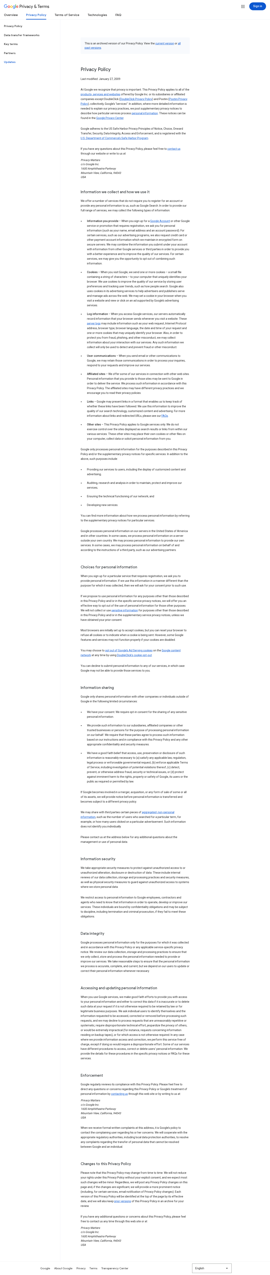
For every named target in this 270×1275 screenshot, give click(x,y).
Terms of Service (67, 15)
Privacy (81, 1268)
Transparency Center (114, 1268)
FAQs (164, 415)
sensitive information (124, 610)
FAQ (118, 15)
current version (164, 43)
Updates (10, 62)
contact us (173, 148)
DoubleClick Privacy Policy (136, 99)
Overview (11, 15)
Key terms (11, 44)
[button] (243, 6)
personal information (145, 113)
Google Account (160, 221)
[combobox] (212, 1268)
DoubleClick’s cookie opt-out (134, 655)
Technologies (97, 15)
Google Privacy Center (110, 118)
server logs (94, 323)
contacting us (119, 1093)
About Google (63, 1268)
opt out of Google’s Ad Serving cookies (129, 650)
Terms (93, 1268)
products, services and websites (100, 94)
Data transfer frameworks (22, 35)
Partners (10, 53)
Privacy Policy (36, 15)
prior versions (122, 1201)
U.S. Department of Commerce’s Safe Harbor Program (114, 138)
